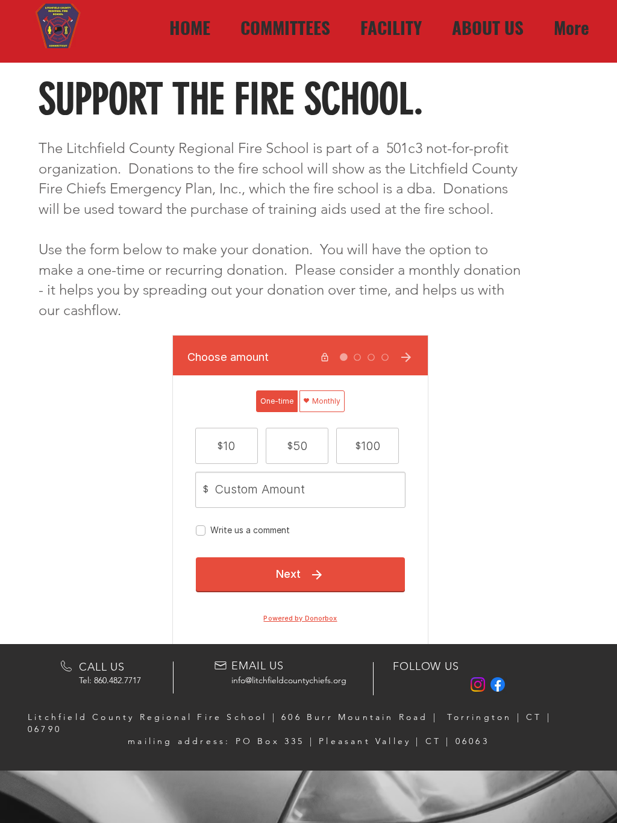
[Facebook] (497, 684)
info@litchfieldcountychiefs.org (288, 680)
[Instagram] (477, 684)
